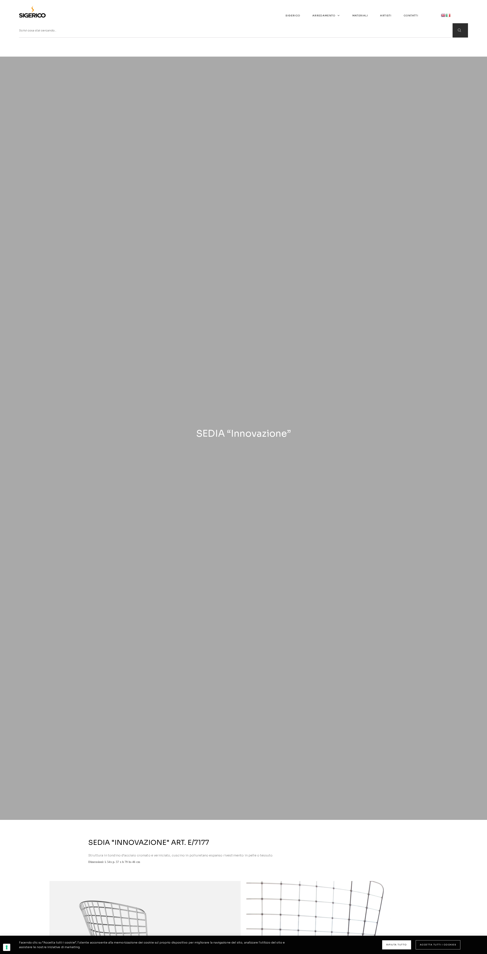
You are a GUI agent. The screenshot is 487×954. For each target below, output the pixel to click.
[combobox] (235, 30)
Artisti (385, 15)
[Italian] (448, 15)
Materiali (360, 15)
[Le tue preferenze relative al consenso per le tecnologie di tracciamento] (6, 947)
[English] (443, 15)
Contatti (411, 15)
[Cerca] (460, 30)
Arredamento (323, 15)
